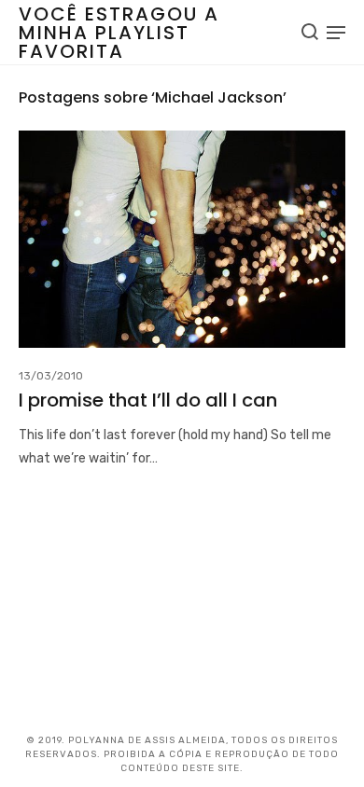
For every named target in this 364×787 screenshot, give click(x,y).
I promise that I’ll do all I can (148, 400)
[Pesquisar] (310, 31)
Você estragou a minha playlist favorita (119, 32)
